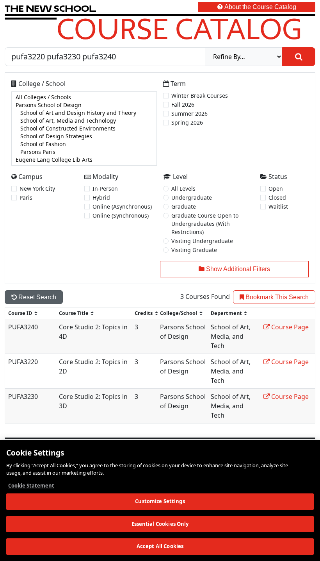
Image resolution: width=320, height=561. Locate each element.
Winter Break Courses (199, 95)
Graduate (183, 206)
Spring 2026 (187, 122)
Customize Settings (160, 501)
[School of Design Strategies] (84, 136)
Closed (277, 197)
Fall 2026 (182, 104)
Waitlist (278, 206)
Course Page (289, 327)
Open (275, 188)
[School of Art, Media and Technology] (84, 121)
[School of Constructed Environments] (84, 128)
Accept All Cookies (160, 546)
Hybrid (101, 197)
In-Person (105, 188)
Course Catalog (179, 29)
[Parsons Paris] (84, 152)
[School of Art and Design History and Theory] (84, 113)
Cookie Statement (31, 485)
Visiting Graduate (194, 250)
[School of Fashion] (84, 144)
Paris (26, 197)
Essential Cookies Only (160, 523)
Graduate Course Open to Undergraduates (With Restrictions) (204, 224)
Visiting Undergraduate (202, 241)
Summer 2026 (189, 113)
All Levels (183, 188)
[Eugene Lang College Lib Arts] (84, 160)
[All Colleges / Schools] (84, 97)
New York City (37, 188)
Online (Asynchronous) (122, 206)
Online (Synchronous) (120, 215)
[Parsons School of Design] (84, 105)
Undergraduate (191, 197)
